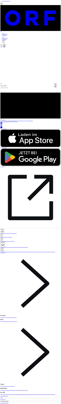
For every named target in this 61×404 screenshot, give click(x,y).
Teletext (15, 233)
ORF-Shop (41, 394)
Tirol (22, 247)
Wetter (5, 241)
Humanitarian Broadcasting (24, 394)
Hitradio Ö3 (7, 237)
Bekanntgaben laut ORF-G (4, 403)
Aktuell (2, 238)
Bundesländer (3, 242)
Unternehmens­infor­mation (4, 394)
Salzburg (17, 247)
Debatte (7, 241)
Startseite (1, 120)
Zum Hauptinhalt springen (6, 1)
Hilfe (7, 121)
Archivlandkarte (30, 120)
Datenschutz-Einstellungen (4, 401)
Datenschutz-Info (3, 399)
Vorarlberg (24, 247)
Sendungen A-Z (4, 34)
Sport (3, 241)
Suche (1, 46)
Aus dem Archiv (25, 120)
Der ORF (2, 248)
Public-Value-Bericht (11, 394)
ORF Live (4, 233)
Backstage (47, 394)
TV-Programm (12, 233)
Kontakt (9, 121)
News (1, 241)
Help (13, 241)
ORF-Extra (50, 394)
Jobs (29, 394)
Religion (11, 241)
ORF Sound (2, 237)
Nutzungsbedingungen (14, 121)
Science (9, 241)
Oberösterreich (13, 247)
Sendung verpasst (5, 38)
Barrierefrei (5, 121)
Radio (1, 234)
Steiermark (20, 247)
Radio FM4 (10, 237)
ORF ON (1, 233)
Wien (27, 247)
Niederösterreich (8, 247)
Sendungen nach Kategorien (19, 120)
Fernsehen (2, 229)
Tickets (44, 394)
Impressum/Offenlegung (4, 396)
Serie (7, 87)
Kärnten (5, 247)
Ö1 (4, 237)
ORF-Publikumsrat (17, 394)
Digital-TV (53, 394)
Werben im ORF (37, 394)
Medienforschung (32, 394)
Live (3, 33)
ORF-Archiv (4, 35)
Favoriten (1, 121)
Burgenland (2, 247)
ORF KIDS (8, 233)
